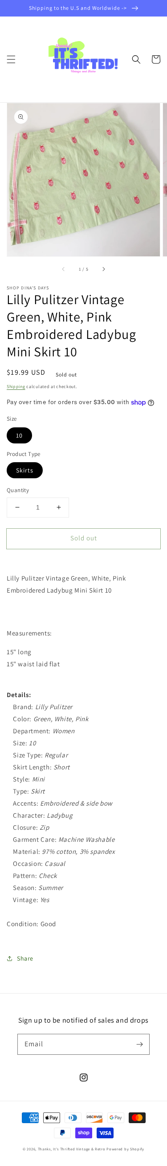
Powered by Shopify (125, 1148)
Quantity (18, 490)
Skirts (24, 470)
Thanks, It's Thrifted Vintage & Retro (72, 1148)
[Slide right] (103, 269)
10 (19, 435)
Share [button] (25, 958)
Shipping (16, 386)
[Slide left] (63, 269)
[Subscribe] (139, 1044)
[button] (11, 59)
